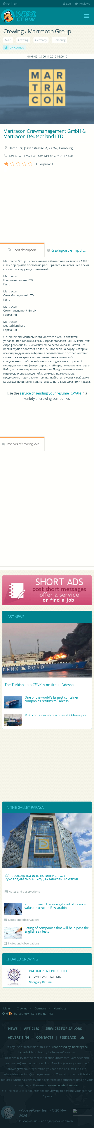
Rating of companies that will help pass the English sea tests (56, 929)
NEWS (12, 1028)
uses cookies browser (64, 1085)
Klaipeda (50, 982)
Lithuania (35, 982)
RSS (51, 1014)
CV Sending (38, 1014)
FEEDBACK (68, 1037)
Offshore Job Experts (45, 971)
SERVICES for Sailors (63, 1028)
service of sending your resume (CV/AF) (50, 393)
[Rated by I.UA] (82, 1111)
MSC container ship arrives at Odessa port (56, 715)
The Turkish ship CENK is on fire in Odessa (39, 684)
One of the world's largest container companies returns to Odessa (51, 699)
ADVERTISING (19, 1037)
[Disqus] (47, 508)
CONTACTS (44, 1037)
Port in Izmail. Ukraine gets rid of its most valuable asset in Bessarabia (55, 906)
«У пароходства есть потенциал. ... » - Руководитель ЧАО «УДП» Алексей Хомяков (41, 877)
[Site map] (82, 1037)
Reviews (84, 3)
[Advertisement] (47, 415)
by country (17, 47)
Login (69, 3)
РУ (8, 3)
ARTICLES (31, 1028)
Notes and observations (24, 892)
